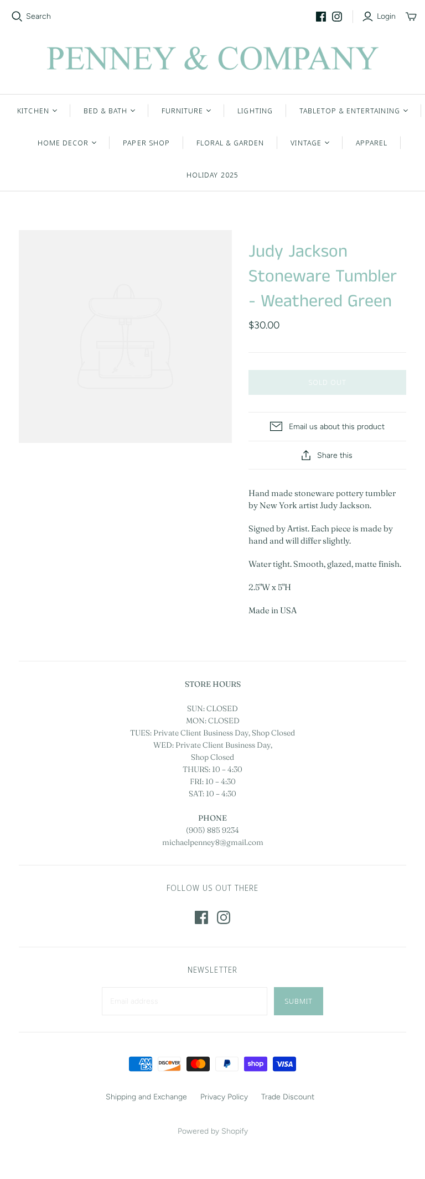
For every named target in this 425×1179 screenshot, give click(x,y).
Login (386, 16)
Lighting (254, 111)
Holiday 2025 (212, 175)
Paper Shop (146, 143)
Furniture (182, 111)
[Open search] (17, 16)
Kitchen (33, 111)
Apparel (371, 143)
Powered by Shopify (213, 1131)
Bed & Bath (105, 111)
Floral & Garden (230, 143)
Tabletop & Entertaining (349, 111)
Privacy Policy (224, 1097)
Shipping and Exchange (146, 1097)
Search (38, 16)
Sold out (327, 382)
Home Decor (63, 143)
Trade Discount (287, 1097)
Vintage (306, 143)
